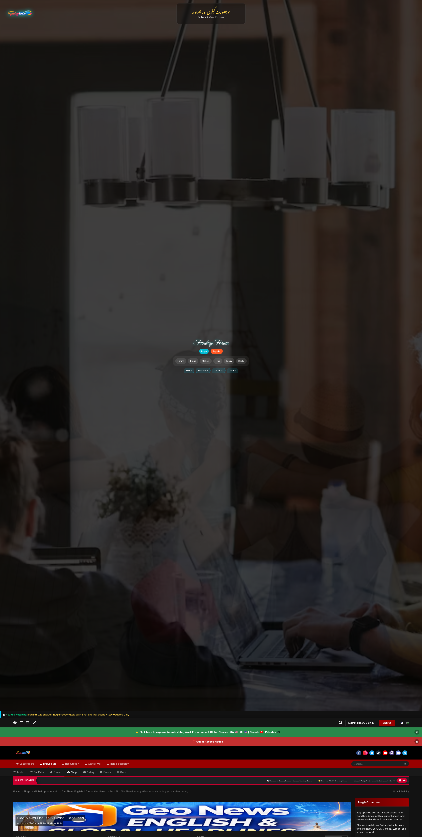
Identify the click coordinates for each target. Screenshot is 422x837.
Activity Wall (94, 763)
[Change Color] (34, 722)
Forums (57, 772)
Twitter (232, 370)
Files (218, 361)
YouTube (218, 370)
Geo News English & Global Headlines (50, 818)
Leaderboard (26, 763)
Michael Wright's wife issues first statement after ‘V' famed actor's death (289, 781)
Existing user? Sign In (361, 723)
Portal (189, 370)
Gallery (205, 361)
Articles (20, 772)
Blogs (193, 361)
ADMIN (32, 823)
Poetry (229, 361)
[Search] (405, 763)
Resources (71, 763)
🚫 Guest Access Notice (208, 741)
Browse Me (49, 763)
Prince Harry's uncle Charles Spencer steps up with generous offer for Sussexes (356, 781)
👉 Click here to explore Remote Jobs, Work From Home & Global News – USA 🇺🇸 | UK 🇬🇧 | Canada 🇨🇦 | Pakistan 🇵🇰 (208, 732)
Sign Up (387, 722)
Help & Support (118, 763)
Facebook (203, 370)
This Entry (392, 763)
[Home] (15, 723)
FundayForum (211, 343)
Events (107, 772)
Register (217, 351)
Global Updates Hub (50, 823)
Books (241, 361)
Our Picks (38, 772)
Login (204, 351)
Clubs (123, 772)
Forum (181, 361)
